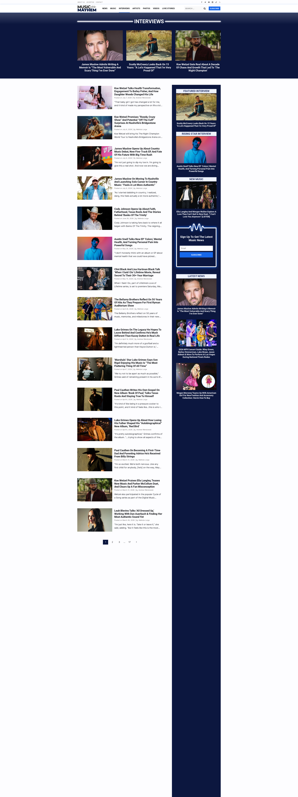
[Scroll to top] (292, 792)
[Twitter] (205, 2)
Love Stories (168, 8)
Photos (146, 8)
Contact (99, 2)
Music (113, 8)
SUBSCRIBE (214, 8)
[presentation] (196, 106)
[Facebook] (201, 2)
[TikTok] (216, 2)
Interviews (124, 8)
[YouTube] (208, 2)
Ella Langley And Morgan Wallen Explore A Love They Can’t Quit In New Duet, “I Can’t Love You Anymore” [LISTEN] (196, 214)
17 (130, 542)
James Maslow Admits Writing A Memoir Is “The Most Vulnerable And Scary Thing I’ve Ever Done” (196, 311)
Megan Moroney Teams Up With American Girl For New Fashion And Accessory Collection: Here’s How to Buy (196, 395)
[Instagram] (212, 2)
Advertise (90, 2)
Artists (136, 8)
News (104, 8)
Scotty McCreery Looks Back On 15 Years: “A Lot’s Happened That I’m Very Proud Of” (196, 124)
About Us (81, 2)
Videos (156, 8)
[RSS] (219, 2)
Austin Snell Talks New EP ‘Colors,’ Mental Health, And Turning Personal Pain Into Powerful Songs (196, 168)
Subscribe (196, 255)
